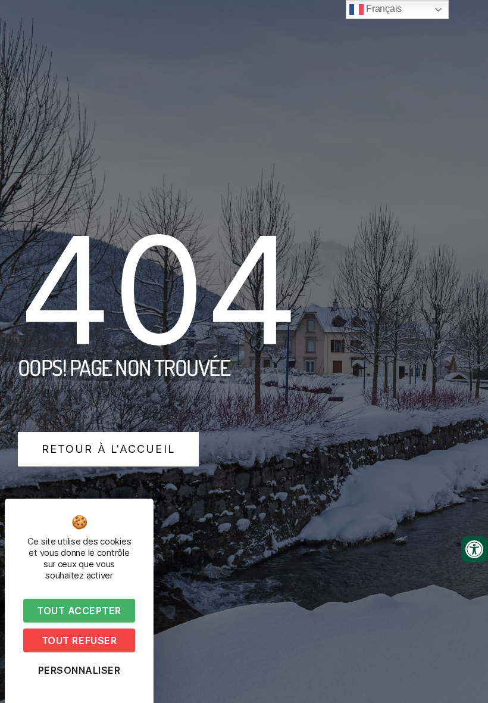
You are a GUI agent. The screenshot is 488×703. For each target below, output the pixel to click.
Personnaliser (79, 670)
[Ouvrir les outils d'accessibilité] (474, 549)
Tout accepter (79, 611)
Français (383, 9)
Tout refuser (79, 640)
